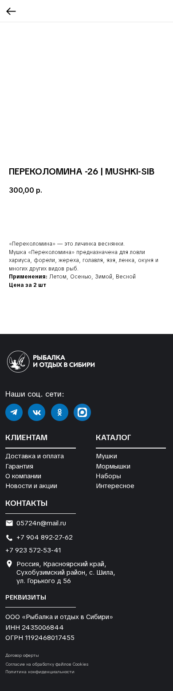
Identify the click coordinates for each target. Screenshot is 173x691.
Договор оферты (22, 655)
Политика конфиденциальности (40, 672)
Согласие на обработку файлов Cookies (46, 664)
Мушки (106, 456)
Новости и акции (31, 485)
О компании (23, 476)
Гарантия (19, 466)
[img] (14, 412)
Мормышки (113, 466)
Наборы (108, 475)
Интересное (115, 485)
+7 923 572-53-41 (33, 550)
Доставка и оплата (34, 456)
